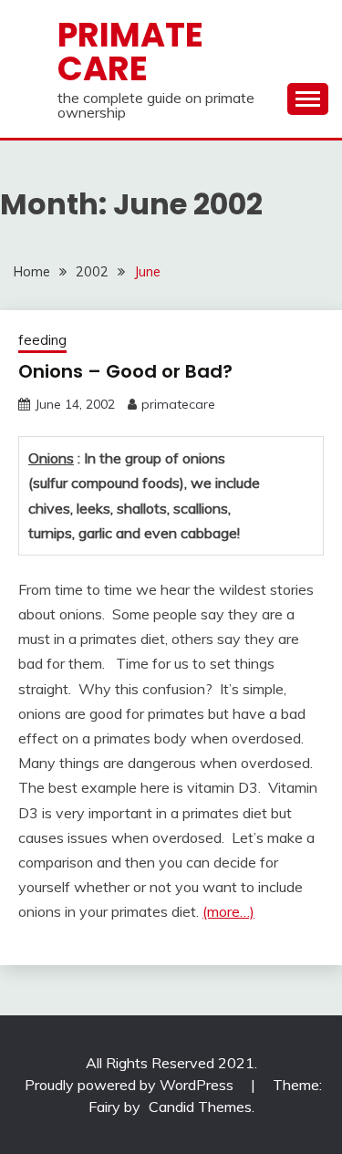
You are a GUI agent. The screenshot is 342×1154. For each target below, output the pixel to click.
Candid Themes (200, 1106)
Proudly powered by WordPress (131, 1085)
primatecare (178, 404)
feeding (42, 339)
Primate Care (130, 51)
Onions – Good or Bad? (125, 371)
